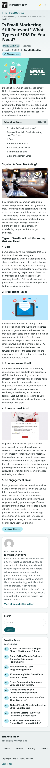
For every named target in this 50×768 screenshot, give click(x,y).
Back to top (7, 764)
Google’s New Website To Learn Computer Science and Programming (26, 659)
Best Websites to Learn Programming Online (21, 668)
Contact (19, 748)
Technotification (18, 4)
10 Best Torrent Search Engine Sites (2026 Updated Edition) (25, 650)
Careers (44, 748)
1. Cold (10, 139)
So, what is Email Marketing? (21, 128)
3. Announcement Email (18, 147)
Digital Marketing (11, 46)
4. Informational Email (18, 151)
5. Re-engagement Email (19, 155)
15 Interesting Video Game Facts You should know (26, 676)
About (7, 748)
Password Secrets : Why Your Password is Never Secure (25, 714)
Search (10, 630)
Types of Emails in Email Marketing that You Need (24, 133)
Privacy (31, 748)
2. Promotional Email (17, 143)
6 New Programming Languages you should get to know (26, 683)
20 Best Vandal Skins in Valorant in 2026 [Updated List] (28, 706)
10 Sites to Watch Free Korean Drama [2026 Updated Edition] (25, 722)
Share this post (11, 54)
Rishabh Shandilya (32, 50)
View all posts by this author (19, 604)
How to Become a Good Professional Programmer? (23, 691)
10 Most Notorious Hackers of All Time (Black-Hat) (27, 699)
